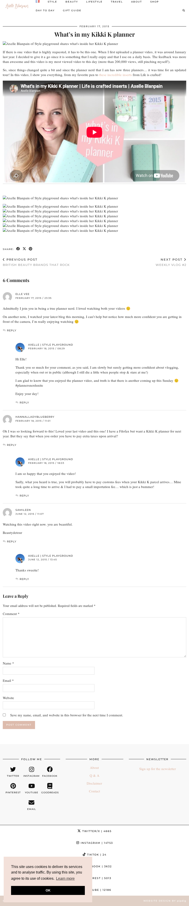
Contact (94, 791)
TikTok (96, 854)
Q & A (94, 775)
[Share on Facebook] (18, 249)
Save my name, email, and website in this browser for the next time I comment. (66, 715)
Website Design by (164, 900)
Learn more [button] (65, 878)
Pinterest (96, 878)
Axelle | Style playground (50, 344)
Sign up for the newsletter (157, 768)
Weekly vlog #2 (171, 262)
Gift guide (72, 10)
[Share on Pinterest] (31, 249)
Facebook (96, 866)
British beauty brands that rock (36, 262)
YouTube (96, 889)
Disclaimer (94, 783)
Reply (11, 330)
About (94, 767)
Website (8, 697)
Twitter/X (96, 831)
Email (8, 680)
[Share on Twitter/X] (24, 249)
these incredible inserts (115, 74)
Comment (11, 613)
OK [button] (48, 890)
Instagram (96, 842)
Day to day (45, 10)
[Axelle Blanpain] (17, 6)
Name (8, 663)
